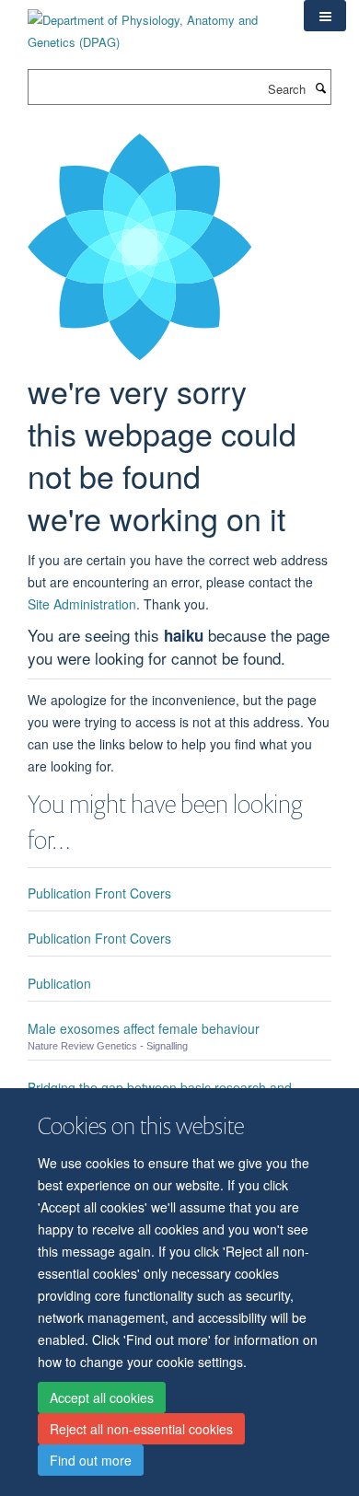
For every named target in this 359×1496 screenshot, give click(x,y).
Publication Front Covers (99, 893)
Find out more (91, 1460)
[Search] (320, 87)
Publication (59, 983)
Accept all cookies (102, 1397)
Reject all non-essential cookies (141, 1429)
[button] (325, 15)
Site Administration (82, 604)
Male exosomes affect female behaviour (144, 1028)
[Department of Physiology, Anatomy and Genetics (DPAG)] (152, 24)
